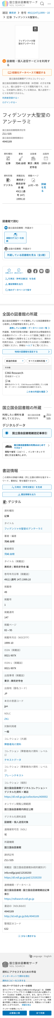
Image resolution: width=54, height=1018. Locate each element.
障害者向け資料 (12, 744)
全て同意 (40, 1012)
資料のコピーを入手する (14, 980)
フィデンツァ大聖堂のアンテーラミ (23, 528)
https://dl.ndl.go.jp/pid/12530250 (23, 877)
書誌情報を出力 (15, 283)
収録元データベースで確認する (29, 72)
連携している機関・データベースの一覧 (28, 327)
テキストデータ (12, 759)
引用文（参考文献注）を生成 (22, 278)
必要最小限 (14, 1012)
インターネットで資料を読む (16, 976)
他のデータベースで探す (19, 289)
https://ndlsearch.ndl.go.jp (19, 898)
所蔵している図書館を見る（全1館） (27, 255)
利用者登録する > (10, 97)
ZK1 (6, 719)
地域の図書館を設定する (26, 351)
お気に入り (9, 273)
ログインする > (9, 102)
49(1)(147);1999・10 (39, 12)
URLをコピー (18, 273)
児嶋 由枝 (9, 554)
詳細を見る (43, 187)
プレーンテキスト (14, 775)
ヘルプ (29, 345)
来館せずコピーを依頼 (15, 239)
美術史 (12, 12)
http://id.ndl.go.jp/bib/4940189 (21, 916)
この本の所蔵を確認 (35, 391)
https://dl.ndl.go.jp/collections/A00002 (26, 796)
